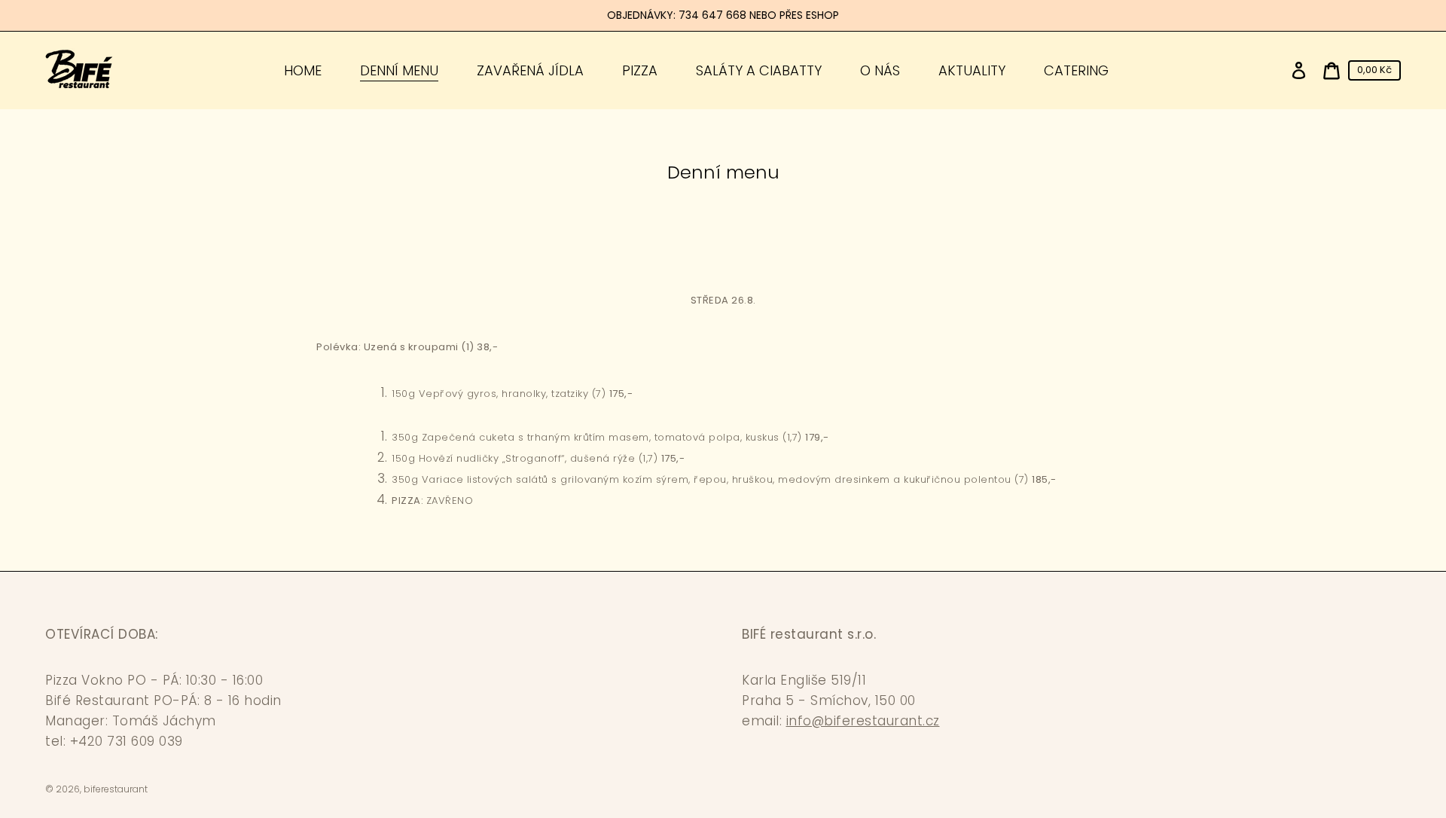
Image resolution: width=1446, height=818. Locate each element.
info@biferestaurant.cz (863, 721)
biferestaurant (116, 789)
